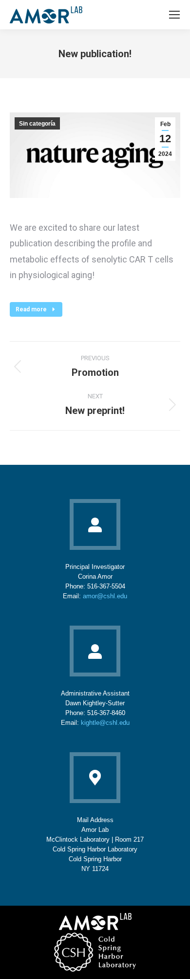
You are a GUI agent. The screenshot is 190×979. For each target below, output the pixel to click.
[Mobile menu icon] (174, 15)
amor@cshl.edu (105, 596)
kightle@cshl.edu (105, 722)
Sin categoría (37, 123)
